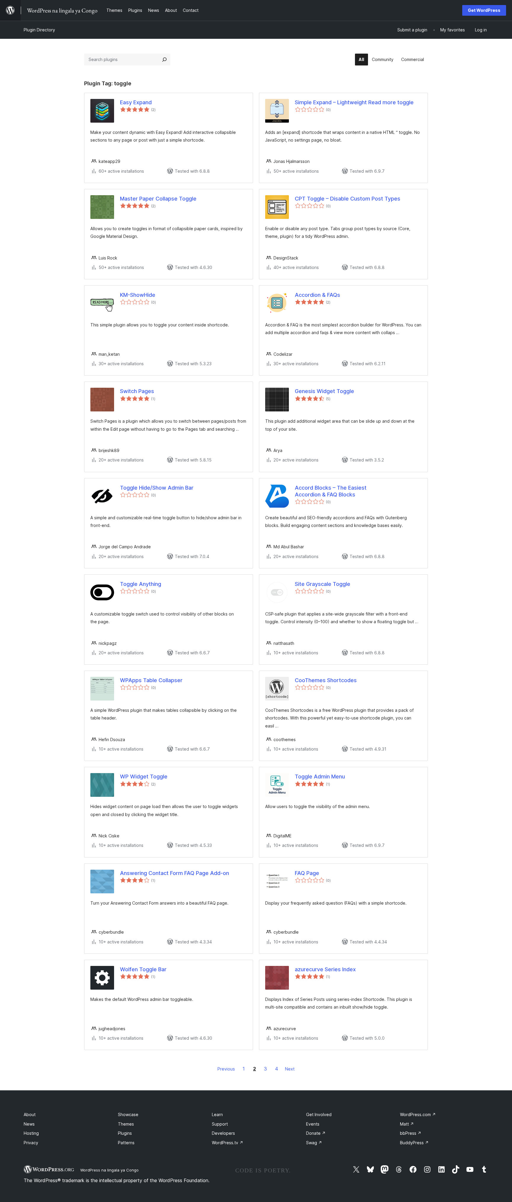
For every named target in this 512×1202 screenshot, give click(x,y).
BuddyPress (414, 1142)
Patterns (126, 1142)
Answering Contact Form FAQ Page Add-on (174, 873)
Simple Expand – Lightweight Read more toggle (354, 102)
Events (312, 1123)
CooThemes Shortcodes (326, 680)
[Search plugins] (164, 59)
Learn (217, 1114)
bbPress (410, 1133)
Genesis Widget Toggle (324, 391)
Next (290, 1068)
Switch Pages (137, 391)
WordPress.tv (227, 1142)
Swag (314, 1142)
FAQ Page (307, 873)
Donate (316, 1133)
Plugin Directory (39, 29)
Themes (126, 1123)
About (30, 1114)
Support (220, 1123)
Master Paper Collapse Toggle (158, 198)
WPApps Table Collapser (151, 680)
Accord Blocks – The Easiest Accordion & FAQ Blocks (331, 491)
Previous (226, 1068)
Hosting (31, 1133)
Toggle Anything (140, 584)
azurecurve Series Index (325, 969)
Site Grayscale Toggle (322, 584)
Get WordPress (484, 10)
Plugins (125, 1133)
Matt (407, 1123)
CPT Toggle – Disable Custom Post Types (347, 198)
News (29, 1123)
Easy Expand (136, 102)
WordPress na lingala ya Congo (109, 1170)
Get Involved (319, 1114)
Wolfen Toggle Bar (143, 969)
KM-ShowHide (137, 295)
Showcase (128, 1114)
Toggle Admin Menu (320, 776)
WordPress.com (418, 1114)
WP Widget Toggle (143, 776)
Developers (223, 1133)
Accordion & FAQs (317, 295)
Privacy (31, 1142)
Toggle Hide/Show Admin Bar (156, 488)
